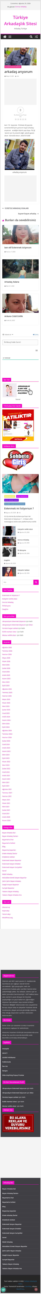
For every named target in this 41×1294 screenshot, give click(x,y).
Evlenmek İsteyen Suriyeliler (12, 867)
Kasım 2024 (6, 720)
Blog (3, 847)
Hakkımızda (6, 1062)
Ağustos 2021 (7, 789)
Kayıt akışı (5, 911)
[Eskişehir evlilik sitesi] (9, 531)
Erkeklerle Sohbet (8, 857)
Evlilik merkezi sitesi (9, 632)
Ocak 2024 (6, 744)
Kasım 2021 (6, 779)
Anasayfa (5, 1049)
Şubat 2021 (6, 810)
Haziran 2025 (7, 696)
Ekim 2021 (5, 782)
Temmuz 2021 (7, 793)
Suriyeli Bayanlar (8, 888)
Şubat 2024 (6, 741)
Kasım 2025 (6, 679)
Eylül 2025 (5, 686)
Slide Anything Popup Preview (13, 1075)
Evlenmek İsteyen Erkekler (12, 67)
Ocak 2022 (6, 772)
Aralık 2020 (6, 817)
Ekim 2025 (5, 682)
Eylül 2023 (5, 758)
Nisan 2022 (6, 762)
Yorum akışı (6, 914)
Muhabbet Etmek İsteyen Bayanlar (14, 504)
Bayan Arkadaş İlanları (11, 500)
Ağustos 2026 (7, 647)
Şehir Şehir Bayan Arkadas (11, 881)
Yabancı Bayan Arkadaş (10, 892)
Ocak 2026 (6, 672)
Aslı (18, 76)
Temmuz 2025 (7, 692)
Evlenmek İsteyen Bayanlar (11, 860)
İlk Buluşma (22, 550)
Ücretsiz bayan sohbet (10, 628)
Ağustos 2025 (7, 689)
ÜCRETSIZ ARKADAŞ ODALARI (17, 208)
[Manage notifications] (36, 1289)
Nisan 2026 (6, 661)
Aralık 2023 (6, 748)
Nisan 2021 (6, 803)
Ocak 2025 (6, 713)
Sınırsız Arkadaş (20, 7)
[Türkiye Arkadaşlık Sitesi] (4, 36)
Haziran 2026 (7, 654)
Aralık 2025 (6, 675)
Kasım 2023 (6, 751)
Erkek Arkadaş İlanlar (9, 853)
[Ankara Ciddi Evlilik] (20, 295)
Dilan (31, 625)
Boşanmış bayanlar (9, 850)
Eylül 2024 (5, 727)
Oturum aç (6, 907)
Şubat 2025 (6, 710)
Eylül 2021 (5, 786)
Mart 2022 (5, 765)
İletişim (5, 1071)
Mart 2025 (5, 706)
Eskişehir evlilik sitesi (25, 529)
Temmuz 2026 (7, 651)
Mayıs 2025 (6, 699)
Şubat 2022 (6, 769)
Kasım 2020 (6, 820)
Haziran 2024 (7, 737)
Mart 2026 (5, 665)
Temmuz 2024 (7, 734)
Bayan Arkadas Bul (22, 496)
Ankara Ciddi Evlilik (13, 316)
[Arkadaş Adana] (20, 261)
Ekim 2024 (5, 724)
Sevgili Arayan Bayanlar (10, 885)
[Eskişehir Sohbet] (9, 571)
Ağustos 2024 (7, 730)
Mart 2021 (5, 807)
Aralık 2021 (6, 775)
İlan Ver (5, 1066)
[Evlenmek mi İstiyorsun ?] (20, 483)
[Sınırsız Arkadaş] (9, 541)
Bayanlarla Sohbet (8, 843)
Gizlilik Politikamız (8, 1057)
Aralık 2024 (6, 717)
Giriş (36, 335)
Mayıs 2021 (6, 800)
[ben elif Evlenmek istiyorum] (20, 226)
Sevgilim (7, 560)
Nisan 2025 (6, 703)
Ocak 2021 (6, 814)
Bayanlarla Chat (9, 496)
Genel (4, 871)
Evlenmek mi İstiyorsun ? (19, 508)
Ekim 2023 (5, 755)
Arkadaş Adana (11, 281)
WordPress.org (7, 918)
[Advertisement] (20, 92)
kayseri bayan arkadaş (27, 213)
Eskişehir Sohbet (23, 570)
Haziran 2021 (7, 796)
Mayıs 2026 (6, 658)
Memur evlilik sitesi (9, 635)
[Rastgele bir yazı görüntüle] (36, 36)
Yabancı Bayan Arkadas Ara (12, 895)
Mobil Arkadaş (7, 874)
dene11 (5, 1053)
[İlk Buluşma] (9, 552)
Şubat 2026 (6, 668)
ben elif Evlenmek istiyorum (17, 247)
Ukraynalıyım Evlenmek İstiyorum (14, 621)
